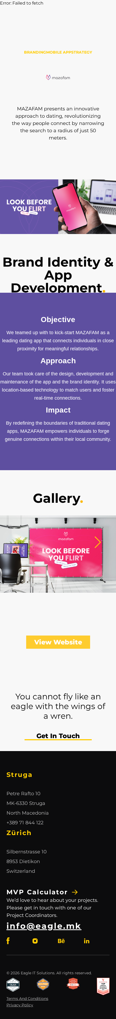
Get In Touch (58, 736)
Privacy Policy (19, 1005)
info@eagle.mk (43, 926)
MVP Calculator (37, 892)
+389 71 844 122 (24, 823)
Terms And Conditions (27, 998)
